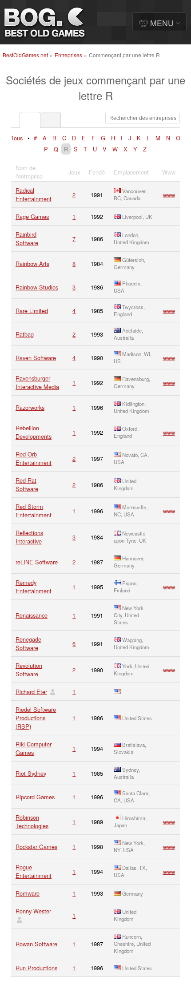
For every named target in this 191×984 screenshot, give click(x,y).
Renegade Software (28, 643)
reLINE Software (37, 562)
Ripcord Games (35, 797)
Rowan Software (36, 944)
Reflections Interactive (29, 536)
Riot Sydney (31, 773)
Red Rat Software (27, 484)
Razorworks (30, 407)
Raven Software (36, 357)
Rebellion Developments (34, 432)
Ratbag (25, 334)
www (169, 194)
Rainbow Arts (32, 263)
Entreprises (68, 55)
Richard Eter (31, 691)
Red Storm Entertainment (34, 510)
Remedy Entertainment (34, 586)
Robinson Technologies (32, 821)
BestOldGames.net (25, 55)
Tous (17, 138)
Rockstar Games (36, 846)
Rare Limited (32, 310)
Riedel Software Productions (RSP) (36, 717)
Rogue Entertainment (34, 871)
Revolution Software (29, 669)
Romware (28, 893)
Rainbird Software (27, 238)
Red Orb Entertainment (34, 458)
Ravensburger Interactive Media (37, 382)
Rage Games (32, 216)
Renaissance (32, 615)
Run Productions (36, 968)
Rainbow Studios (37, 287)
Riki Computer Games (34, 748)
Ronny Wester (33, 911)
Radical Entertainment (34, 194)
